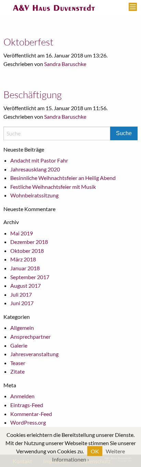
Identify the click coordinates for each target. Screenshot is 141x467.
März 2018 (23, 259)
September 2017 (29, 277)
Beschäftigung (32, 94)
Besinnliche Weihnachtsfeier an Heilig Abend (63, 177)
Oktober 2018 (27, 250)
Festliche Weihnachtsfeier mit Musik (53, 186)
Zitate (17, 371)
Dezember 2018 (29, 241)
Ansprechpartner (30, 336)
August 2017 (25, 285)
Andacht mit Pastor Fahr (39, 160)
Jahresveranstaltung (34, 354)
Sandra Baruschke (65, 64)
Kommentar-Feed (31, 414)
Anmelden (22, 396)
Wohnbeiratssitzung (34, 195)
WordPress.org (28, 422)
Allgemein (22, 327)
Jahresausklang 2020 (35, 169)
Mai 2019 (21, 233)
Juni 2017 (22, 303)
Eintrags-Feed (26, 405)
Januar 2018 (25, 268)
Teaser (17, 363)
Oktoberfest (28, 42)
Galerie (18, 345)
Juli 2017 (21, 294)
